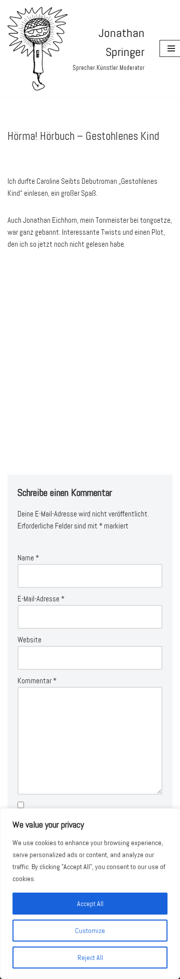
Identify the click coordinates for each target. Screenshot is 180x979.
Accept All (90, 903)
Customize (90, 930)
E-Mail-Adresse (41, 598)
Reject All (90, 957)
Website (30, 639)
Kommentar (37, 680)
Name (28, 557)
